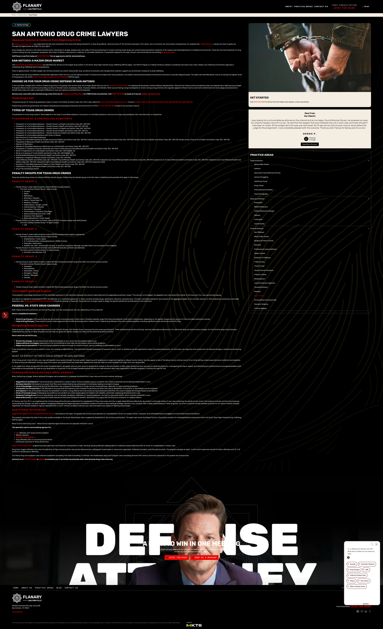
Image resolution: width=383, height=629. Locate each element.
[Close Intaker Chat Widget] (376, 544)
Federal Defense (256, 161)
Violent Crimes (259, 253)
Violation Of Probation (262, 258)
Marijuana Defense (257, 199)
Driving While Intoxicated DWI (265, 300)
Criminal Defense (256, 228)
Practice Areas (303, 6)
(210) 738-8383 (344, 8)
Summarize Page (21, 25)
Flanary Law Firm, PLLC (23, 44)
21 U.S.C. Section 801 (106, 106)
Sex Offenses (259, 232)
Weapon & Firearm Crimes (263, 241)
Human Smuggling (261, 177)
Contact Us (321, 6)
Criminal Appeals (260, 308)
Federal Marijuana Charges (264, 211)
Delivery (257, 215)
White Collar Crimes (261, 164)
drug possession (168, 52)
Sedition (257, 169)
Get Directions (17, 612)
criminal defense (206, 44)
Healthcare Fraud (260, 181)
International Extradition (263, 190)
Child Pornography (261, 194)
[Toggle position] (372, 544)
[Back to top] (5, 5)
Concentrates (259, 224)
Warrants (257, 245)
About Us (27, 588)
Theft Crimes (259, 266)
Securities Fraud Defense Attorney (267, 173)
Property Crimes (260, 274)
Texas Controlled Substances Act (113, 102)
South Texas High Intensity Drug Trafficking (50, 77)
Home (14, 15)
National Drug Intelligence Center (28, 65)
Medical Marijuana (261, 207)
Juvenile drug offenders (25, 437)
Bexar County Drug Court (22, 446)
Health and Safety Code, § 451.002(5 (39, 301)
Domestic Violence (261, 304)
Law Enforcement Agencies (264, 283)
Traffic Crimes (259, 262)
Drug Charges (259, 296)
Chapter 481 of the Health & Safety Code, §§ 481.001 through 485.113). (164, 102)
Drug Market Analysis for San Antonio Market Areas (33, 414)
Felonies (257, 291)
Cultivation (258, 219)
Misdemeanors (259, 279)
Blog (59, 588)
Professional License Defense (265, 249)
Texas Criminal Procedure (263, 270)
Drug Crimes (259, 185)
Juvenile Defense (261, 287)
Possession (258, 203)
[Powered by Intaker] (366, 603)
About (289, 6)
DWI (17, 433)
